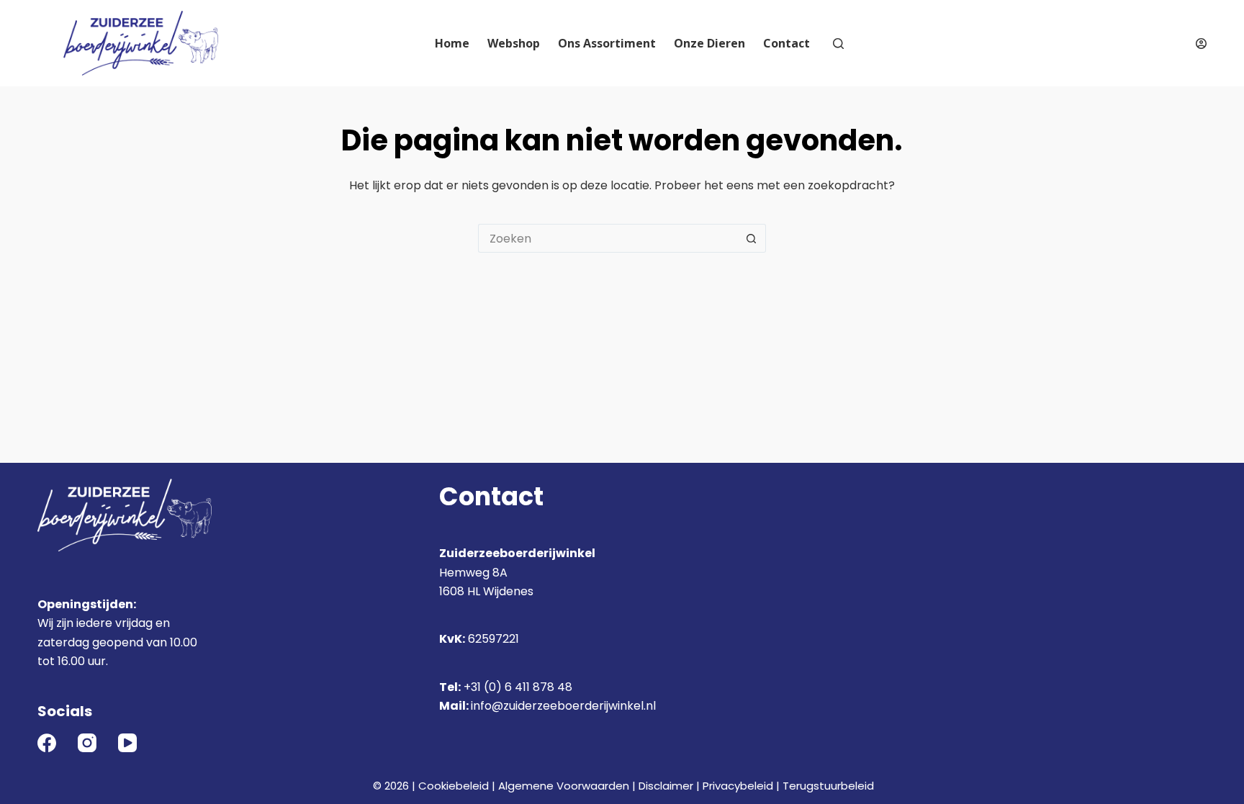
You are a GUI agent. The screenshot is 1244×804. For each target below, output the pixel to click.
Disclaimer (666, 785)
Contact (786, 43)
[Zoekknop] (751, 238)
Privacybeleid (738, 785)
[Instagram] (87, 742)
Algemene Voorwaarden (563, 785)
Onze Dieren (709, 43)
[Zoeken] (838, 43)
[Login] (1201, 43)
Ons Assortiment (607, 43)
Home (452, 43)
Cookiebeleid (453, 785)
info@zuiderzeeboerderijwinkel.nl (563, 705)
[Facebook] (46, 742)
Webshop (513, 43)
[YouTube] (127, 742)
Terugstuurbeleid (828, 785)
